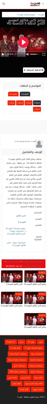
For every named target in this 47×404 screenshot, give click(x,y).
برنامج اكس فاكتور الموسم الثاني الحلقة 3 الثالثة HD (26, 305)
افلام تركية (17, 383)
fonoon (17, 141)
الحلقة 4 (28, 102)
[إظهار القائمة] (43, 3)
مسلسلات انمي (19, 365)
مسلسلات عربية (17, 231)
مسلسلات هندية (36, 359)
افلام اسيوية (37, 389)
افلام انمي (12, 377)
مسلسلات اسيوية (36, 365)
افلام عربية (38, 377)
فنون (40, 342)
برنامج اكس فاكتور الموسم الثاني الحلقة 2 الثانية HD (26, 327)
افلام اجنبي (25, 377)
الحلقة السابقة (33, 70)
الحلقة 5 (37, 102)
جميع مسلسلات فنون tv (26, 14)
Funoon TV (11, 342)
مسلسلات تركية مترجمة (17, 359)
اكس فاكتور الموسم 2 (16, 234)
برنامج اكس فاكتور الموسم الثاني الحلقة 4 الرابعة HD (26, 284)
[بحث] (3, 4)
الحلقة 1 (37, 109)
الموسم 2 (13, 94)
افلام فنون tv (15, 348)
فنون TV (31, 342)
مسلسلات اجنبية (36, 371)
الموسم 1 (24, 94)
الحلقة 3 (20, 102)
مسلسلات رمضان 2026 (18, 371)
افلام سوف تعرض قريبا (33, 383)
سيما (21, 342)
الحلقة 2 (11, 102)
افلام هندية (24, 389)
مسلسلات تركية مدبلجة (18, 353)
